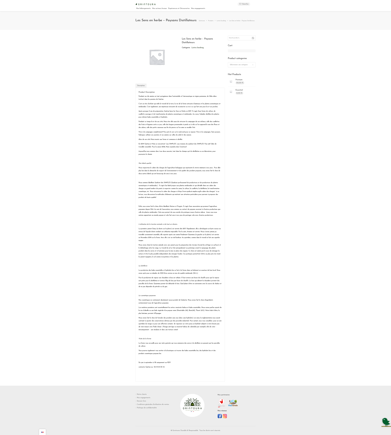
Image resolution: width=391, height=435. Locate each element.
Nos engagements (198, 8)
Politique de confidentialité (147, 408)
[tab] (141, 86)
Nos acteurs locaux (159, 8)
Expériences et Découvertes (179, 8)
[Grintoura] (145, 4)
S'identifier (245, 4)
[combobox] (242, 64)
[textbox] (242, 64)
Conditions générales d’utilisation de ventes (153, 404)
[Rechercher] (253, 38)
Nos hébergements (143, 8)
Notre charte (142, 394)
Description (141, 85)
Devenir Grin (141, 401)
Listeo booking (198, 48)
